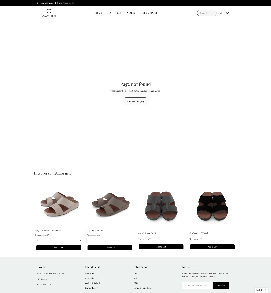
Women (131, 13)
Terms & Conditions (142, 288)
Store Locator (149, 13)
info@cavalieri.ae (44, 284)
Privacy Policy (91, 288)
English (259, 290)
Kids (119, 13)
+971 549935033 (43, 279)
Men (109, 13)
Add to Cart (58, 248)
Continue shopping (135, 101)
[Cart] (227, 13)
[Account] (221, 13)
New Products (91, 273)
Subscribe (220, 285)
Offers (136, 283)
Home (98, 13)
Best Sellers (90, 278)
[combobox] (261, 290)
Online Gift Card (92, 283)
